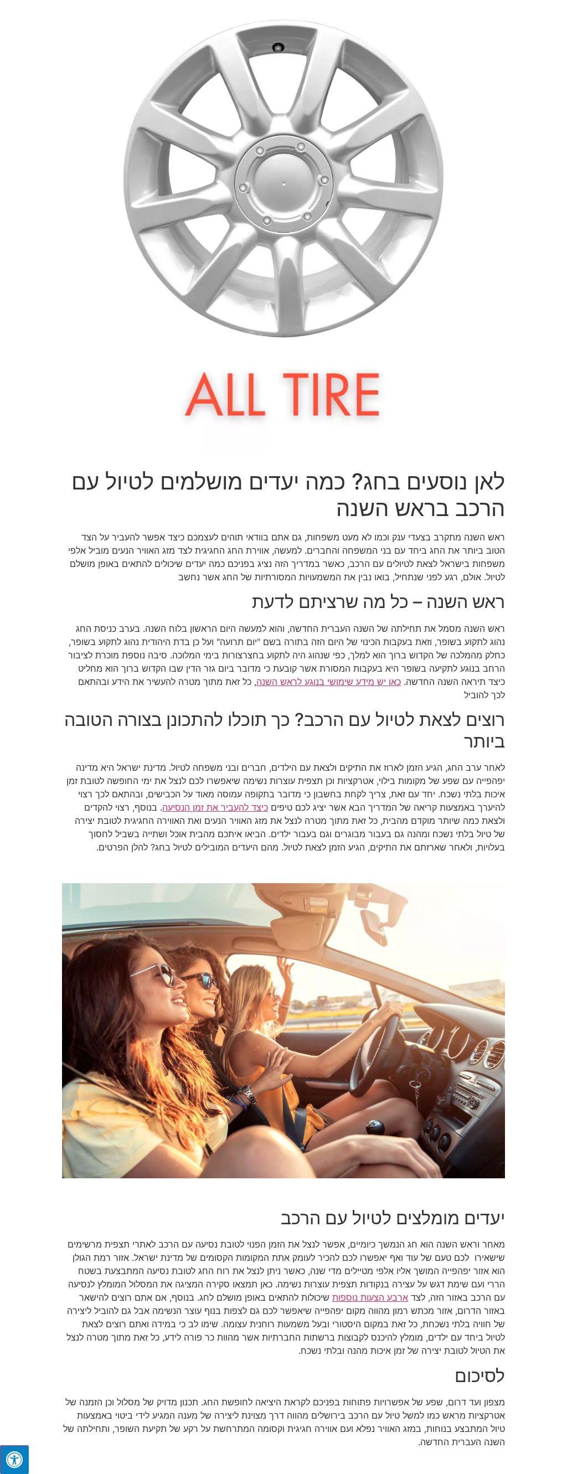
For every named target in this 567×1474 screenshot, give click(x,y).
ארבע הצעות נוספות (370, 1297)
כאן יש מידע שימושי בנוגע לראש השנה (328, 681)
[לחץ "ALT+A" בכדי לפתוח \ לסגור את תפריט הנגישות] (14, 1459)
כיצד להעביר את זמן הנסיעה (215, 807)
